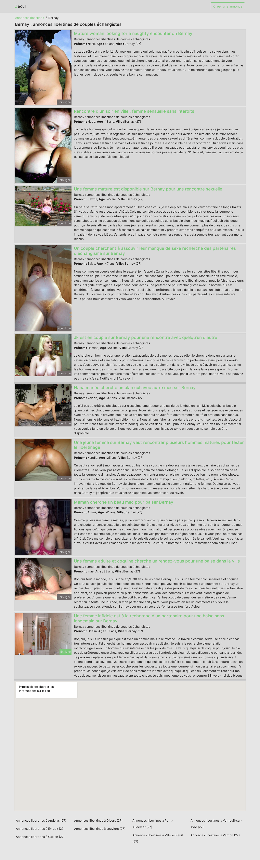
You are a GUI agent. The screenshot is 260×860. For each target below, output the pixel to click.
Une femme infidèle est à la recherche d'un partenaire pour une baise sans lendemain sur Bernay (149, 618)
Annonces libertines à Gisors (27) (98, 820)
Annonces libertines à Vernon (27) (215, 835)
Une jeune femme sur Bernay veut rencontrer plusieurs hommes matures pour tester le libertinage (159, 445)
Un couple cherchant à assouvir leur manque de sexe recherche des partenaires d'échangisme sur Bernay (155, 251)
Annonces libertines (29, 18)
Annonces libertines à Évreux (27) (40, 829)
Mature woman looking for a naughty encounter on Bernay (133, 33)
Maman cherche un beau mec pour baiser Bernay (123, 502)
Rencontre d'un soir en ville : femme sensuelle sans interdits (134, 111)
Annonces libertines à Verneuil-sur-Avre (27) (216, 824)
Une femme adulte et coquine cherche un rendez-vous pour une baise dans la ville (157, 561)
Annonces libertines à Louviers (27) (99, 829)
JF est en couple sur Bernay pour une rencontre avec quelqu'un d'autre (145, 337)
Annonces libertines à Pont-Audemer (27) (152, 824)
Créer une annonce (227, 6)
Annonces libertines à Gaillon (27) (40, 837)
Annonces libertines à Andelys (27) (41, 820)
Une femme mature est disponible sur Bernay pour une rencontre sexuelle (148, 188)
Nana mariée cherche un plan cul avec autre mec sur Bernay (135, 387)
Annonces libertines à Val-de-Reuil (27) (157, 838)
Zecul (20, 6)
